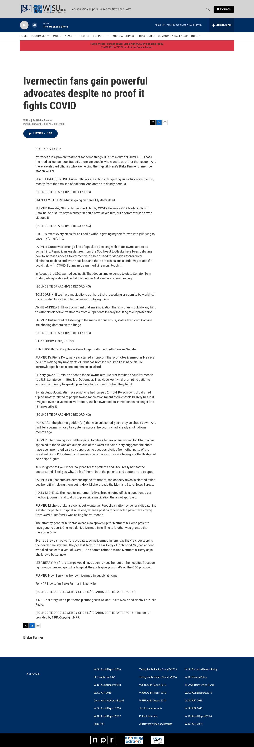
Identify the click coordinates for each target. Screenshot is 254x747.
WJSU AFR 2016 (102, 693)
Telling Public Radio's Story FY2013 (158, 669)
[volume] (34, 25)
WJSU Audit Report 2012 (152, 685)
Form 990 (99, 724)
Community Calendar (173, 36)
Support (99, 36)
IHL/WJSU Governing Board (199, 685)
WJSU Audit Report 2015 (198, 693)
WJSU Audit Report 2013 (152, 693)
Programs (38, 36)
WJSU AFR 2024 (194, 724)
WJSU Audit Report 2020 (107, 708)
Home (23, 36)
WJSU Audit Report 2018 (107, 685)
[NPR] (103, 740)
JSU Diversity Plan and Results (155, 724)
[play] (24, 25)
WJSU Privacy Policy (196, 677)
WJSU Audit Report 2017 (107, 716)
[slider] (40, 25)
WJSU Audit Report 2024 (198, 716)
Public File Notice (148, 716)
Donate (225, 9)
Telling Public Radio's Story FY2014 (158, 677)
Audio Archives (123, 36)
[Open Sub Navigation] (48, 36)
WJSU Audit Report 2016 (107, 669)
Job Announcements (150, 708)
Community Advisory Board (109, 700)
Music (57, 36)
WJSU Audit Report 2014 (152, 700)
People (85, 36)
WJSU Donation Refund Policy (201, 669)
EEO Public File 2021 (105, 677)
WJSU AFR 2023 (194, 708)
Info (194, 36)
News (68, 36)
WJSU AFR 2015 (194, 700)
